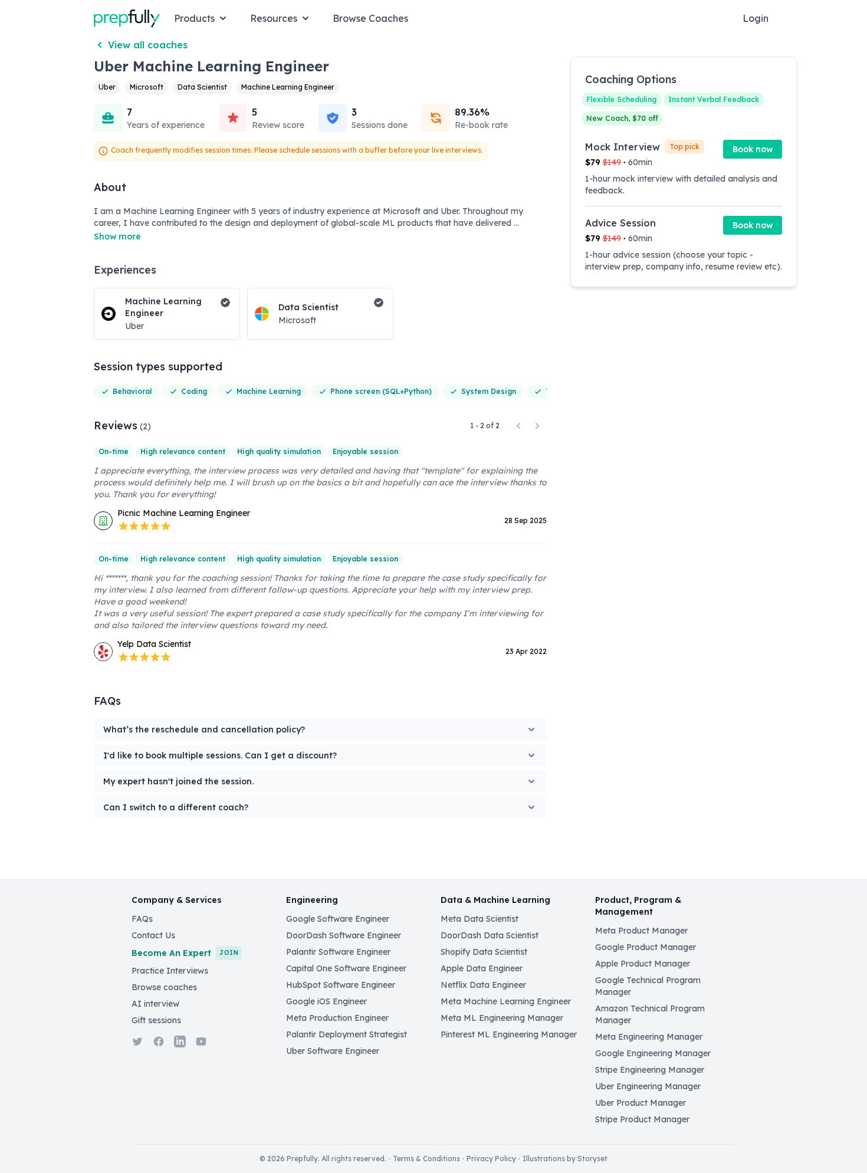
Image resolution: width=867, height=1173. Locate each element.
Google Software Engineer (337, 919)
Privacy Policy (491, 1158)
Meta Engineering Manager (648, 1036)
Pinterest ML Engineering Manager (509, 1034)
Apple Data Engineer (482, 968)
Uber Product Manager (640, 1103)
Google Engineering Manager (653, 1053)
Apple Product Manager (642, 963)
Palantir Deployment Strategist (346, 1034)
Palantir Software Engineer (338, 952)
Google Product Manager (645, 947)
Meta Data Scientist (479, 919)
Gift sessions (156, 1020)
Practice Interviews (170, 970)
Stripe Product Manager (642, 1119)
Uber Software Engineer (332, 1051)
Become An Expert (185, 953)
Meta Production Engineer (337, 1018)
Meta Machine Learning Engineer (506, 1001)
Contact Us (153, 935)
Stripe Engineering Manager (649, 1069)
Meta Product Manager (641, 930)
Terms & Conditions (426, 1158)
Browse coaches (164, 987)
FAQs (142, 919)
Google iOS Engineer (326, 1001)
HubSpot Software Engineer (340, 985)
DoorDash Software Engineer (343, 935)
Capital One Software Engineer (346, 968)
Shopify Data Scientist (484, 952)
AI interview (155, 1003)
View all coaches (148, 45)
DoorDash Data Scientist (489, 935)
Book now (753, 149)
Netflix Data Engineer (483, 985)
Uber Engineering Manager (648, 1086)
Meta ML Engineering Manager (502, 1018)
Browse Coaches (370, 18)
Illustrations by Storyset (565, 1158)
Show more (117, 236)
